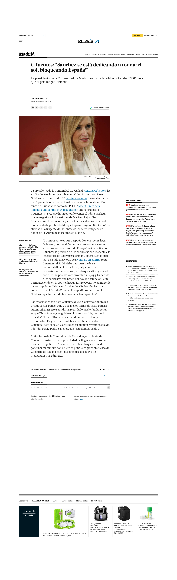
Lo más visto (131, 261)
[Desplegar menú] (21, 41)
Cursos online (67, 501)
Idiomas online (82, 501)
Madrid (27, 54)
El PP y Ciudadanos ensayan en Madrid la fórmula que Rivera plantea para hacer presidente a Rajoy (28, 249)
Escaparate (23, 501)
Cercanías (130, 55)
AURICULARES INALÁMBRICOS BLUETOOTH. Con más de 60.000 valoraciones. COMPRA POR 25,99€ (99, 527)
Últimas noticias (152, 55)
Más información (37, 399)
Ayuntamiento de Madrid (116, 55)
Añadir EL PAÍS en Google (101, 107)
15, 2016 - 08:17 (43, 101)
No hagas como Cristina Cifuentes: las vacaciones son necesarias (28, 272)
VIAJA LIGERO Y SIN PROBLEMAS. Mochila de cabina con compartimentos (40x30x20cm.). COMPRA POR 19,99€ (123, 528)
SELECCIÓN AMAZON (40, 501)
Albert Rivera (93, 388)
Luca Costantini (39, 99)
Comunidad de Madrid (99, 55)
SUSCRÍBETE (137, 35)
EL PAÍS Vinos (96, 501)
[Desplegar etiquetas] (108, 387)
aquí (81, 399)
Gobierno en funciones (54, 388)
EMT (143, 55)
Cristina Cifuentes (95, 190)
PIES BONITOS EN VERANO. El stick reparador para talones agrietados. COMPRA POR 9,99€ (147, 526)
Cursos (55, 501)
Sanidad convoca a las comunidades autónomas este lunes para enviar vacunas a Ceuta (141, 207)
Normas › (107, 376)
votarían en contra (88, 259)
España (87, 55)
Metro (138, 55)
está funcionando (76, 198)
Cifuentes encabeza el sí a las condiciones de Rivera (29, 261)
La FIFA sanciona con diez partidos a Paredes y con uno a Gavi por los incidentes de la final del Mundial (141, 279)
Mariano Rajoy (82, 388)
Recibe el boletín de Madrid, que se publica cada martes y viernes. (57, 370)
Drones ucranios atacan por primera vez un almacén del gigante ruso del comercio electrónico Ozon (141, 242)
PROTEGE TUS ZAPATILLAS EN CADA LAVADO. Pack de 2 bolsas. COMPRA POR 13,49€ (64, 534)
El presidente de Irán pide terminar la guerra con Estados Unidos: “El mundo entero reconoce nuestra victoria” (142, 287)
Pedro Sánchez (69, 388)
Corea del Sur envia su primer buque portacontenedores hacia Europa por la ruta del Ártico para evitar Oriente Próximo (141, 217)
